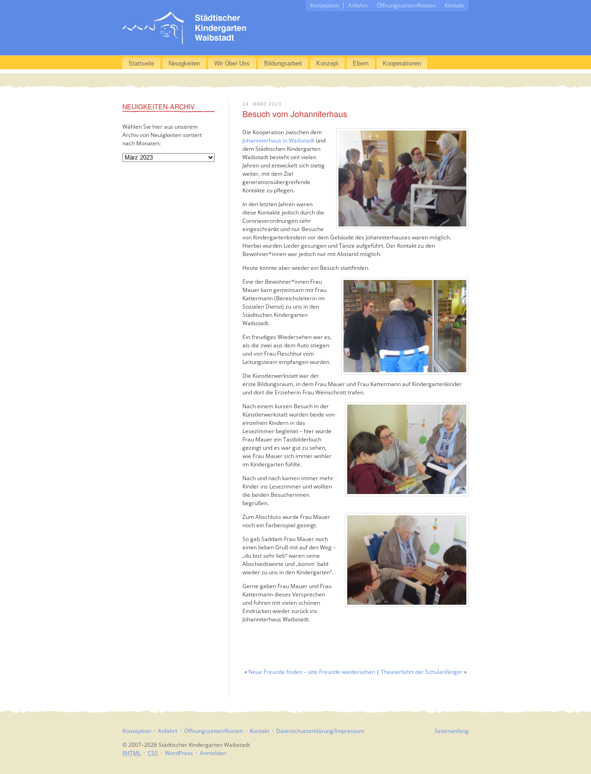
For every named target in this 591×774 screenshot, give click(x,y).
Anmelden (213, 753)
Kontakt (454, 5)
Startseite (141, 63)
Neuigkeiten (184, 63)
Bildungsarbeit (283, 63)
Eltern (360, 63)
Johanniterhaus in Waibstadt (278, 140)
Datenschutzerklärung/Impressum (320, 731)
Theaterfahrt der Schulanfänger (422, 672)
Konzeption (324, 5)
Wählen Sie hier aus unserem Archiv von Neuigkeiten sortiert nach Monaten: (162, 135)
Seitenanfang (451, 731)
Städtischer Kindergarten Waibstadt (184, 28)
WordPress (179, 753)
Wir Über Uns (232, 63)
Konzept (327, 63)
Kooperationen (402, 63)
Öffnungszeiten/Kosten (406, 5)
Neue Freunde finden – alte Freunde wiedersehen (311, 672)
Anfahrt (358, 5)
